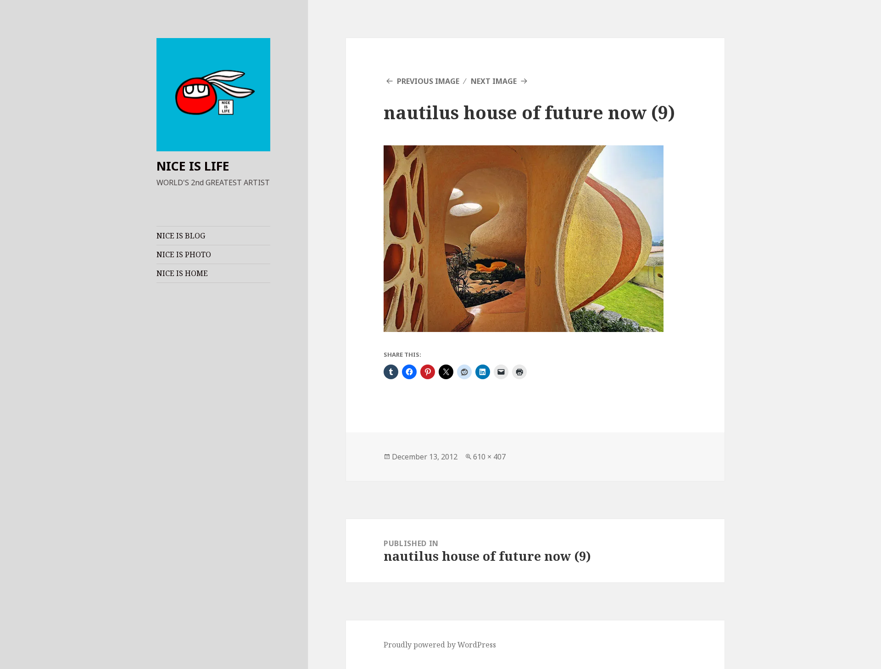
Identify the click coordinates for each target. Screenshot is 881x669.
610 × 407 (489, 457)
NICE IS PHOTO (183, 254)
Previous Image (428, 81)
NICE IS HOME (182, 273)
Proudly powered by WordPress (440, 645)
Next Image (494, 81)
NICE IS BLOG (180, 236)
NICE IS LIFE (192, 165)
